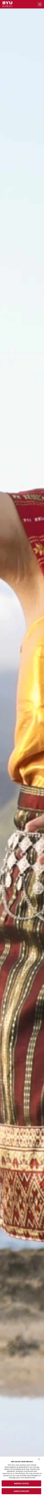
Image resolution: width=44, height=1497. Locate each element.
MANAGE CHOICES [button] (21, 1483)
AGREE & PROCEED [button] (21, 1491)
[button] (39, 1459)
